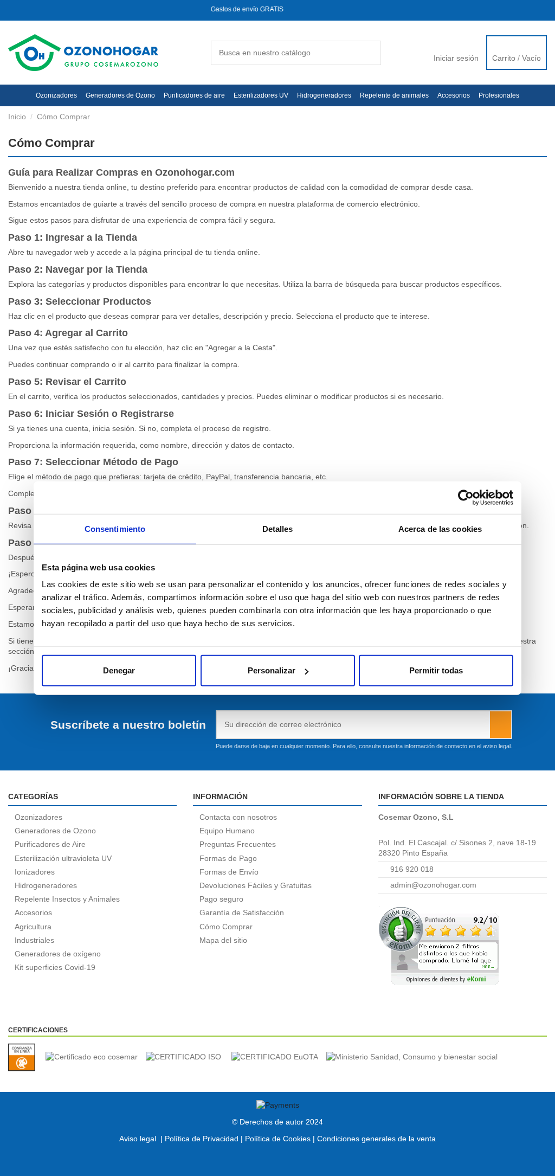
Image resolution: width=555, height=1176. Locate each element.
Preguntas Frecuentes (237, 844)
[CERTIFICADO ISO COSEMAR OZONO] (187, 1057)
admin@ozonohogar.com (433, 885)
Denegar (119, 670)
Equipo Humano (227, 830)
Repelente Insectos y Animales (67, 899)
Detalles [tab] (277, 528)
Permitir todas (436, 670)
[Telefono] (31, 10)
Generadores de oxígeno (58, 953)
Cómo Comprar (226, 926)
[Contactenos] (542, 10)
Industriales (34, 940)
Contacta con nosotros (238, 817)
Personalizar (271, 670)
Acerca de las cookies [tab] (440, 528)
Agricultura (33, 926)
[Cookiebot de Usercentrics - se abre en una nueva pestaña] (465, 497)
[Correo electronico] (13, 10)
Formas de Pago (228, 858)
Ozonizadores (38, 817)
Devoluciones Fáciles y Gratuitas (255, 885)
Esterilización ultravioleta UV (63, 858)
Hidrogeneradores (46, 885)
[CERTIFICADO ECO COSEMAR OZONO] (96, 1057)
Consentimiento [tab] (115, 528)
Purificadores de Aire (50, 844)
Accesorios (33, 912)
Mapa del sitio (223, 940)
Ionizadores (35, 871)
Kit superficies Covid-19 (55, 967)
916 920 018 (412, 869)
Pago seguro (221, 899)
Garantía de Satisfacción (241, 912)
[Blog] (523, 10)
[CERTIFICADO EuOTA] (278, 1057)
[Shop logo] (83, 52)
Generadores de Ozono (55, 830)
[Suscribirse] (500, 724)
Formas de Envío (229, 871)
